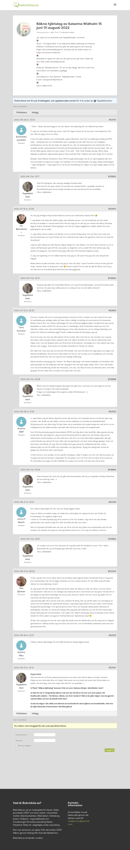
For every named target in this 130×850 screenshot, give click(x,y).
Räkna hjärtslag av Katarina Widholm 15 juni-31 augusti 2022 (69, 25)
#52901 (112, 310)
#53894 (112, 469)
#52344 (112, 571)
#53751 (112, 119)
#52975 (112, 208)
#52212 (112, 635)
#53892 (112, 538)
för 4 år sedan (83, 100)
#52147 (112, 667)
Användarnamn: (21, 735)
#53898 (112, 379)
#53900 (112, 278)
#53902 (112, 176)
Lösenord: (19, 740)
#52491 (112, 502)
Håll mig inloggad (24, 746)
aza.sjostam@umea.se (52, 79)
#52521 (112, 411)
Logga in (109, 750)
